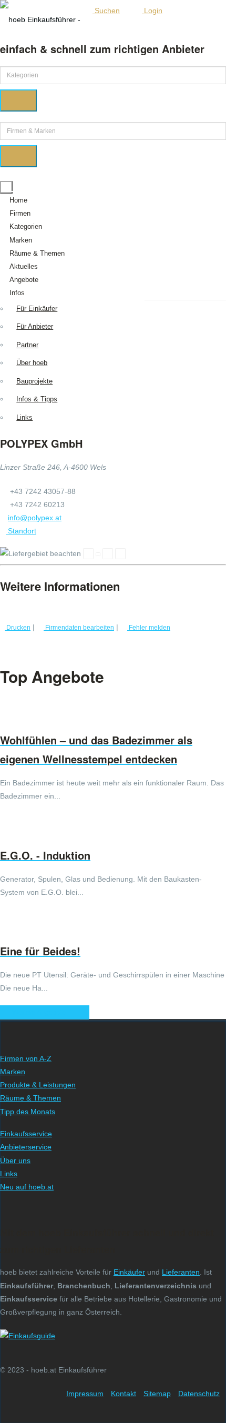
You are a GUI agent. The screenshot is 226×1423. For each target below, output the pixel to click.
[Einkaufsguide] (27, 1335)
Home (18, 200)
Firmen (19, 213)
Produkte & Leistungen (38, 1085)
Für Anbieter (34, 326)
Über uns (15, 1160)
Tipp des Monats (27, 1111)
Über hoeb (31, 363)
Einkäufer (129, 1272)
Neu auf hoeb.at (27, 1187)
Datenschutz (199, 1393)
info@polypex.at (34, 517)
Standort (21, 531)
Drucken (17, 627)
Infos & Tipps (36, 399)
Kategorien (25, 226)
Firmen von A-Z (26, 1058)
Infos (17, 293)
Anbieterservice (26, 1147)
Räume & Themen (37, 253)
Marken (20, 240)
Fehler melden (148, 627)
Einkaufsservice (26, 1133)
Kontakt (123, 1393)
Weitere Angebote (42, 1012)
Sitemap (157, 1393)
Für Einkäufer (36, 308)
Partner (27, 345)
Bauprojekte (34, 381)
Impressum (85, 1393)
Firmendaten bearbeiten (79, 627)
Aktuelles (23, 266)
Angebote (23, 280)
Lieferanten (181, 1272)
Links (24, 417)
